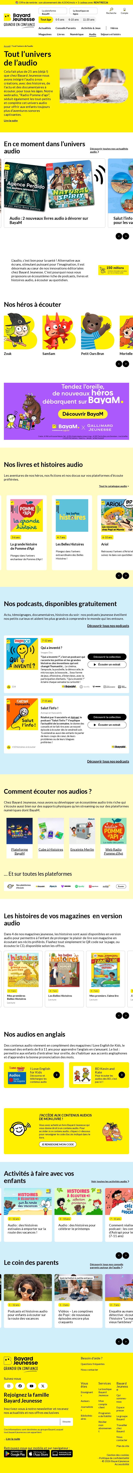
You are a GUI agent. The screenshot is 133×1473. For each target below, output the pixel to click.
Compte (124, 13)
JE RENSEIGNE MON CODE (58, 1144)
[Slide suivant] (126, 576)
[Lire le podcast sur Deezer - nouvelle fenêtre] (96, 687)
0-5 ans (60, 19)
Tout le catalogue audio (113, 486)
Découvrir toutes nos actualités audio (109, 150)
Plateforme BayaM (19, 851)
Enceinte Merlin (82, 849)
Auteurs (85, 1401)
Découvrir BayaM (82, 414)
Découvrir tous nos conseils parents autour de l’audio (106, 1266)
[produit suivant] (126, 1015)
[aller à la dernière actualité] (119, 236)
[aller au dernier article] (119, 1255)
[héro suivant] (126, 364)
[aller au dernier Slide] (119, 576)
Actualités (45, 28)
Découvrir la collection (107, 656)
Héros (114, 28)
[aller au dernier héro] (119, 364)
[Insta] (9, 1386)
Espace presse (120, 1409)
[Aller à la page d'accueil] (19, 27)
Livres (61, 34)
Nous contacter (89, 1369)
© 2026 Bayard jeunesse (115, 1461)
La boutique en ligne (81, 11)
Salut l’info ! (49, 708)
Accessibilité (122, 1464)
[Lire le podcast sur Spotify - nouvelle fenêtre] (84, 687)
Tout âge (46, 19)
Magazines (45, 34)
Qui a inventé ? (51, 648)
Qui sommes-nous (121, 1398)
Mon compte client (102, 1404)
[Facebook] (20, 1386)
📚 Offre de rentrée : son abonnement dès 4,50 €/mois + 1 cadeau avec (61, 2)
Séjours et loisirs (111, 34)
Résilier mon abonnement (104, 1426)
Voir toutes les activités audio (109, 1181)
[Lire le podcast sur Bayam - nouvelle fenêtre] (69, 687)
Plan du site (122, 1445)
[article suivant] (126, 1255)
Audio (92, 34)
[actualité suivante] (126, 236)
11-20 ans (88, 19)
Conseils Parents (65, 28)
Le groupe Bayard (121, 1417)
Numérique (77, 34)
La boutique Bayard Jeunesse (105, 1392)
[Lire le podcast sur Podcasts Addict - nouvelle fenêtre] (109, 687)
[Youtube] (31, 1386)
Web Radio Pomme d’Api (113, 851)
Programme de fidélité (104, 1414)
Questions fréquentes (93, 1363)
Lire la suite (11, 120)
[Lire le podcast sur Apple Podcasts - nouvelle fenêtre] (122, 687)
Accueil (7, 46)
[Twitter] (43, 1386)
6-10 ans (74, 19)
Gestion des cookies (118, 1454)
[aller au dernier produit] (119, 1015)
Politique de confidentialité (114, 1457)
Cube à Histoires (51, 849)
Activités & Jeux (91, 28)
